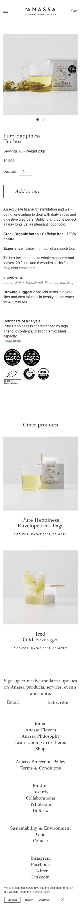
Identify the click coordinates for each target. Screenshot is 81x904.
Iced (40, 637)
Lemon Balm (13, 283)
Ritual (41, 723)
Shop (41, 749)
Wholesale (40, 804)
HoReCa (40, 810)
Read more (12, 341)
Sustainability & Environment (40, 828)
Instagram (40, 858)
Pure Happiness (40, 523)
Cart (74, 11)
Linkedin (40, 877)
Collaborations (40, 798)
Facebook (40, 864)
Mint (28, 283)
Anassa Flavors (40, 730)
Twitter (41, 871)
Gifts (40, 834)
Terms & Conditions (40, 768)
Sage (71, 283)
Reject (28, 900)
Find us (40, 785)
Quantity (10, 172)
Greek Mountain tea (49, 283)
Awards (40, 792)
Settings (44, 900)
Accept (12, 900)
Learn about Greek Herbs (40, 742)
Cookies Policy (41, 891)
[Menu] (5, 11)
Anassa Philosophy (40, 736)
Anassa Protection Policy (40, 762)
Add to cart (27, 191)
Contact (40, 840)
